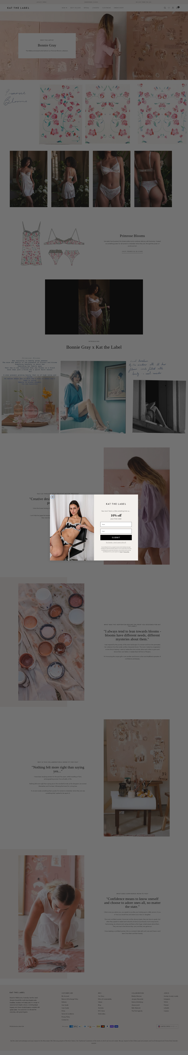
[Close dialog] (52, 497)
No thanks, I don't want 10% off (116, 542)
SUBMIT (116, 537)
